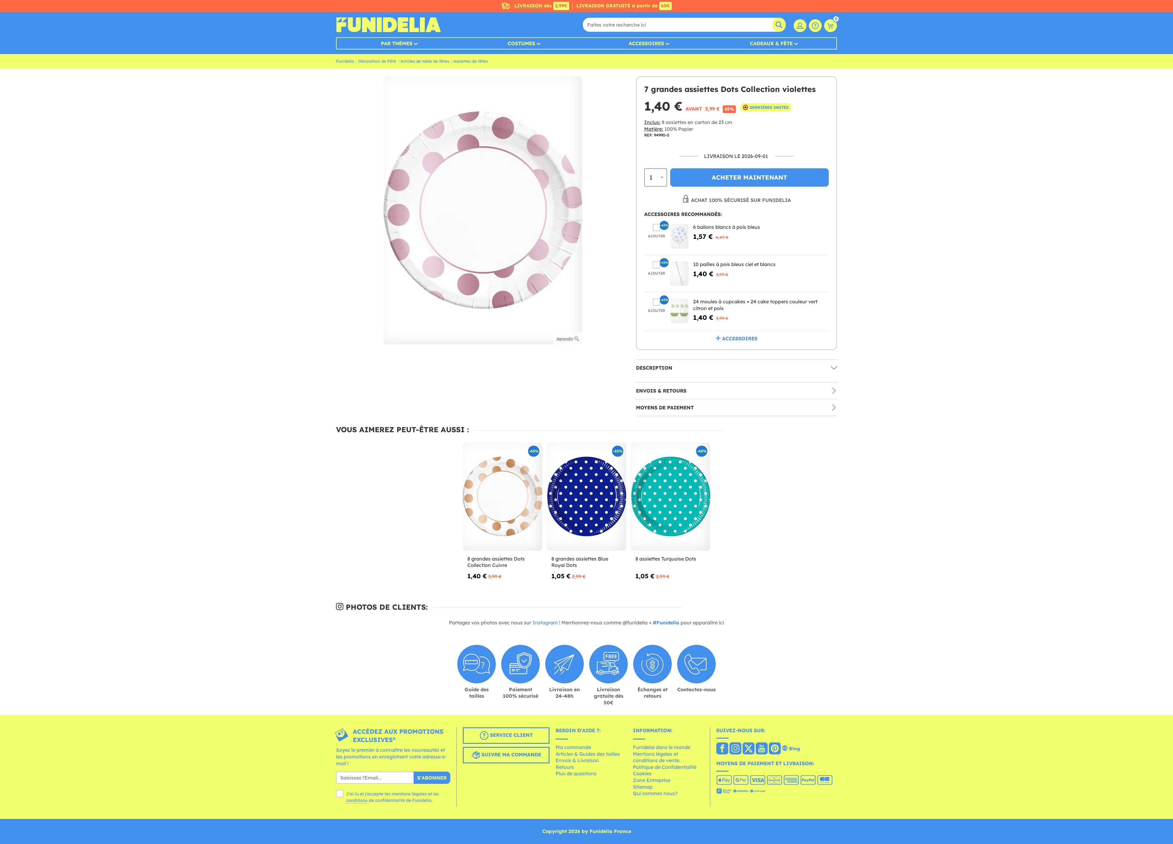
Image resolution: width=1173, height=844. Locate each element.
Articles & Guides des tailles (588, 754)
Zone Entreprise (651, 780)
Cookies (642, 773)
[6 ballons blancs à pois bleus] (679, 236)
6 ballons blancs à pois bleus (726, 227)
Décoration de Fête (377, 61)
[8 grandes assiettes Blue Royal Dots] (587, 497)
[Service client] (815, 25)
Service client (510, 735)
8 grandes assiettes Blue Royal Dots (579, 562)
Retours (565, 767)
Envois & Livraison (577, 760)
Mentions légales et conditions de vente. (656, 757)
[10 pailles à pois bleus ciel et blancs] (679, 273)
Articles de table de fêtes (424, 61)
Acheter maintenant (749, 177)
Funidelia (345, 61)
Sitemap (642, 787)
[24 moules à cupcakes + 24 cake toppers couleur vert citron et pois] (679, 310)
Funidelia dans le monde (661, 747)
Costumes (521, 43)
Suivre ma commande (510, 755)
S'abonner (432, 778)
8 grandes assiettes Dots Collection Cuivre (496, 562)
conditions (356, 800)
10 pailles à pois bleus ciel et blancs (734, 264)
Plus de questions (576, 773)
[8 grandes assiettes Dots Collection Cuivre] (503, 497)
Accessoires (646, 43)
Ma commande (573, 747)
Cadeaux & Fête (771, 43)
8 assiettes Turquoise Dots (665, 559)
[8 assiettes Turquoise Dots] (671, 497)
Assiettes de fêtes (470, 61)
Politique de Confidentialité (664, 767)
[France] (722, 749)
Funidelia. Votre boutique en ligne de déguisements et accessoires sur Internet (388, 24)
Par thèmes (396, 43)
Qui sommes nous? (655, 793)
